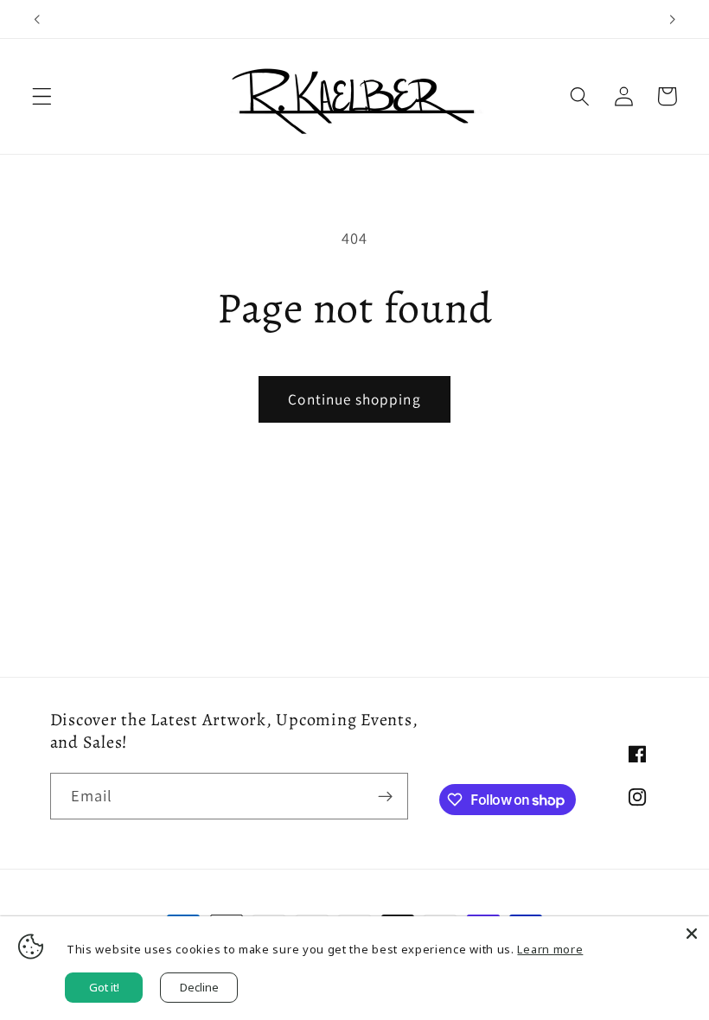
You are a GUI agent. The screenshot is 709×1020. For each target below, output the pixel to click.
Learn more (550, 949)
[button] (42, 96)
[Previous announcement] (37, 19)
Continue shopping (354, 399)
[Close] (691, 933)
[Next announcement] (672, 19)
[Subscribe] (385, 796)
